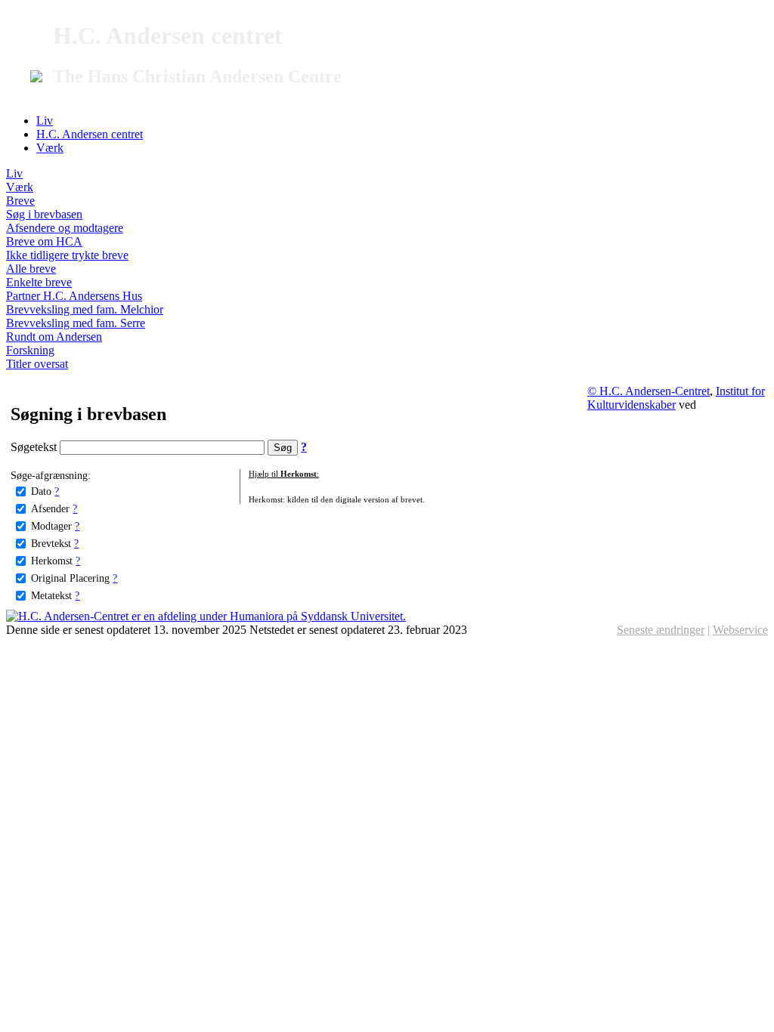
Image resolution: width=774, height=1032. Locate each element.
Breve (20, 200)
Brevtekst (51, 543)
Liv (44, 120)
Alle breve (31, 268)
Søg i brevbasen (44, 214)
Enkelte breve (39, 282)
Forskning (30, 350)
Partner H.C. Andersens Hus (74, 295)
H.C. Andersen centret (89, 134)
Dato (41, 491)
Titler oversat (37, 363)
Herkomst (52, 561)
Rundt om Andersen (54, 336)
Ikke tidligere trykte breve (67, 255)
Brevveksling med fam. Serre (75, 323)
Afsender (50, 508)
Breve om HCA (44, 241)
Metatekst (51, 595)
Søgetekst (35, 446)
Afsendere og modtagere (64, 227)
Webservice (740, 629)
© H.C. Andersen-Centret (648, 391)
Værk (49, 147)
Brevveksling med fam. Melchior (84, 309)
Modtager (51, 526)
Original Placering (70, 578)
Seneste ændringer (660, 629)
